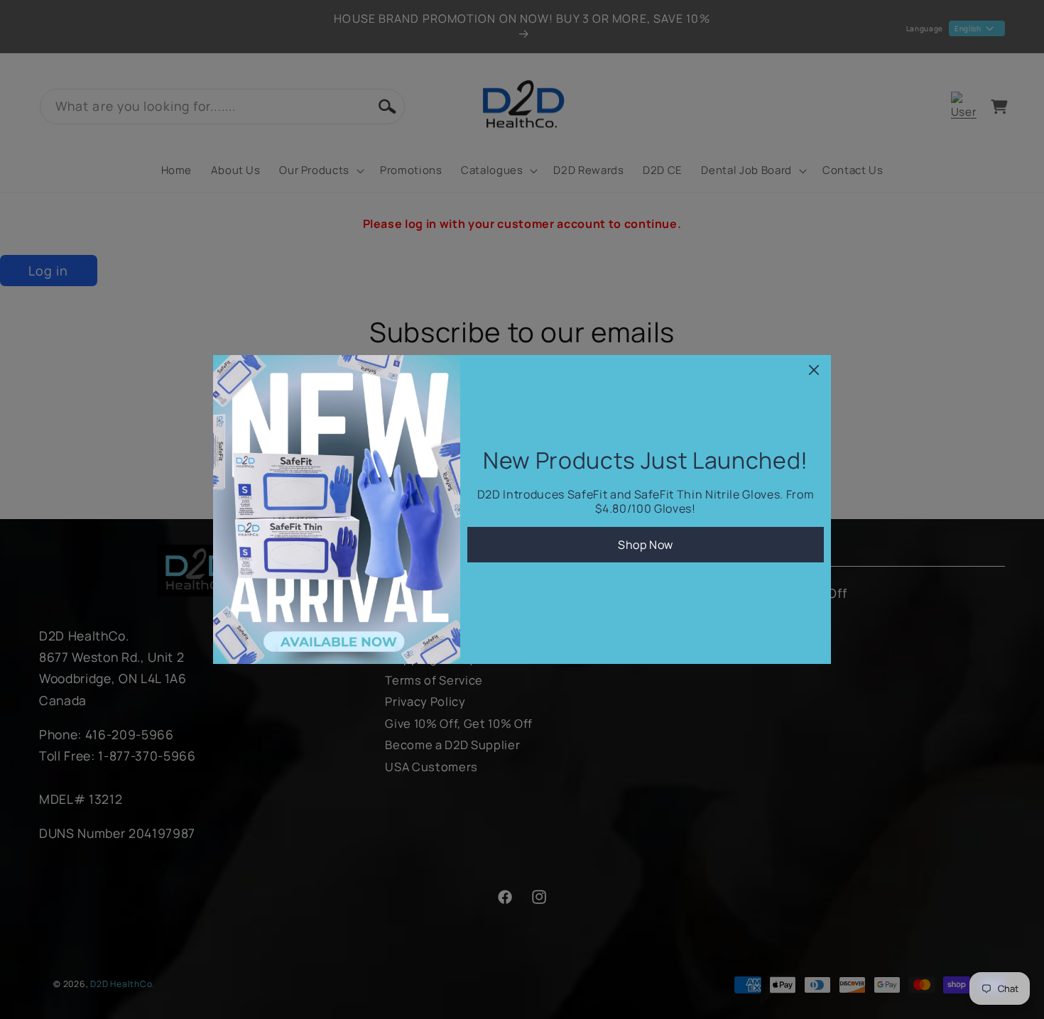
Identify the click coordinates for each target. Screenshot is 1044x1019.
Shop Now (645, 544)
